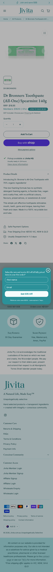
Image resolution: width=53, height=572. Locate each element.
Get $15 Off (26, 293)
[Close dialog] (48, 270)
